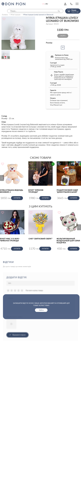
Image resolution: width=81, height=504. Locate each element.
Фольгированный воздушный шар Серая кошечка (68, 241)
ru (47, 4)
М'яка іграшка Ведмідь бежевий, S (11, 191)
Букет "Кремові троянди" (35, 191)
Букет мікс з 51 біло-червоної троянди (10, 240)
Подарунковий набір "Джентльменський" (67, 191)
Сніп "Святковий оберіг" (40, 239)
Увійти (41, 310)
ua (43, 4)
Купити (17, 198)
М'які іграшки (15, 14)
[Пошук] (59, 11)
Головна (5, 14)
